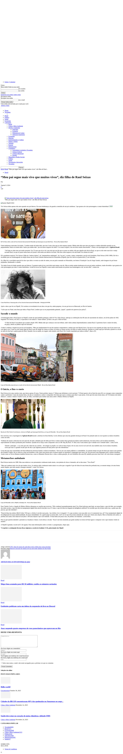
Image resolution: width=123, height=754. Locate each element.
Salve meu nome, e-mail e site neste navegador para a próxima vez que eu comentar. (28, 663)
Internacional (12, 147)
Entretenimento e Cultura (16, 140)
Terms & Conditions (11, 749)
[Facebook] (4, 192)
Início (2, 169)
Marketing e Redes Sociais (16, 157)
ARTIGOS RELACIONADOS (11, 562)
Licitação (15, 131)
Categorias (8, 122)
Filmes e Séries (13, 141)
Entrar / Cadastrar (10, 82)
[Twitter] (11, 192)
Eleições (11, 138)
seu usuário (22, 89)
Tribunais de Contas (18, 133)
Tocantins (7, 112)
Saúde (6, 119)
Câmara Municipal (18, 153)
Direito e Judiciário (14, 128)
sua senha (21, 91)
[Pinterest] (18, 192)
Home (6, 110)
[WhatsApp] (25, 192)
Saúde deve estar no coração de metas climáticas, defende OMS (25, 716)
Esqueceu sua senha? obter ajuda (11, 94)
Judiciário (15, 129)
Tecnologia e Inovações (15, 162)
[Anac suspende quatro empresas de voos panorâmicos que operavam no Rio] (11, 623)
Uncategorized (5, 690)
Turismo (10, 143)
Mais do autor (25, 562)
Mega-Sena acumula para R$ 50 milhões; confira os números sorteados (29, 584)
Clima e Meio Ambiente (15, 126)
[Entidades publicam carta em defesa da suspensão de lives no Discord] (11, 601)
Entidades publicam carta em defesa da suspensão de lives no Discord (28, 606)
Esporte (10, 145)
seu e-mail (22, 100)
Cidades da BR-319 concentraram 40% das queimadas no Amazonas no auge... (32, 701)
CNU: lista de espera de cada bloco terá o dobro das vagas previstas (30, 547)
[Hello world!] (5, 683)
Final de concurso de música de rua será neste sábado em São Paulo (30, 548)
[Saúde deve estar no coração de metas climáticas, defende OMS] (5, 712)
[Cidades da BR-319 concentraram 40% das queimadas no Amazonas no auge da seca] (5, 698)
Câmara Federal (17, 152)
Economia (8, 121)
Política (7, 117)
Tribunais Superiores (18, 134)
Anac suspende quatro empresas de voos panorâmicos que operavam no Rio (31, 628)
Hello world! (6, 687)
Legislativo (11, 148)
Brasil (6, 116)
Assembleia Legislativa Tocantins (22, 150)
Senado (14, 155)
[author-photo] (5, 558)
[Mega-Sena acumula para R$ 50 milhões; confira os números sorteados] (11, 578)
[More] (31, 192)
